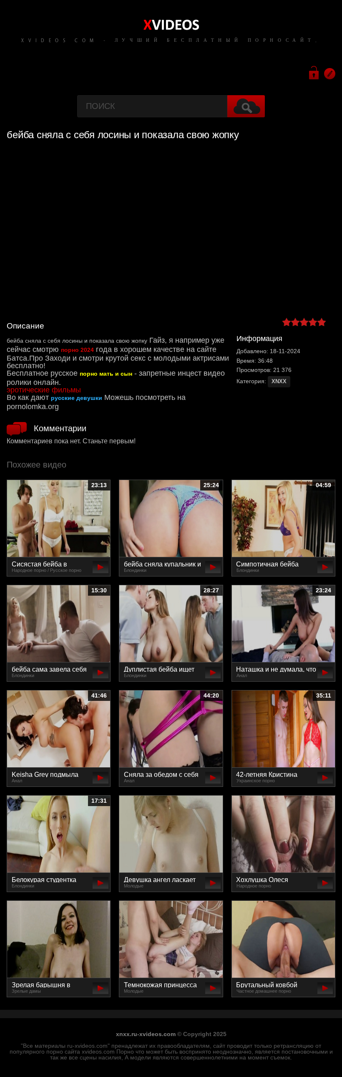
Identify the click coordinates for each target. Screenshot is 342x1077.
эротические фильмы (44, 390)
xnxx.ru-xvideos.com (146, 1034)
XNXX (279, 381)
